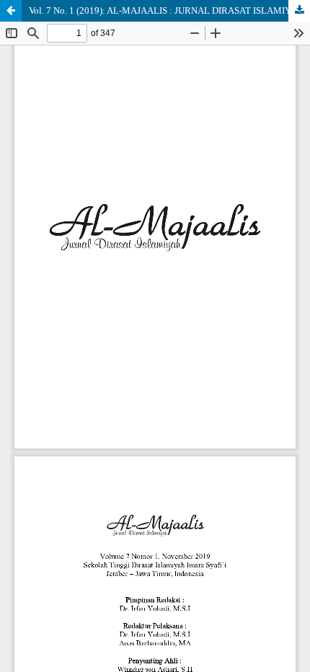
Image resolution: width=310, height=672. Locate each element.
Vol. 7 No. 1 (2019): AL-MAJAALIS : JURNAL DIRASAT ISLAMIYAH (166, 10)
